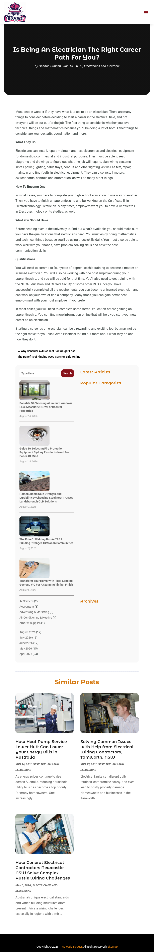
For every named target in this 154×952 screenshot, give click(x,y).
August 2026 (27, 632)
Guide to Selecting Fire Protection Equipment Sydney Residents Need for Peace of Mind (44, 452)
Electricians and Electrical (102, 66)
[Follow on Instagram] (80, 940)
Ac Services (26, 601)
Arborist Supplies (30, 623)
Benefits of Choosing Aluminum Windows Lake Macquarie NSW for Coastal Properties (45, 407)
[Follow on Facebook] (66, 940)
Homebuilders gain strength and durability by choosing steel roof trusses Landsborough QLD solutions (46, 497)
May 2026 (25, 648)
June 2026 (26, 643)
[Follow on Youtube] (88, 940)
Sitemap (112, 946)
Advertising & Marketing (34, 612)
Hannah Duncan (50, 66)
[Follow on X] (73, 940)
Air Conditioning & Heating (35, 617)
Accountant (26, 606)
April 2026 (25, 654)
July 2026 (25, 637)
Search (67, 373)
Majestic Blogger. (72, 946)
